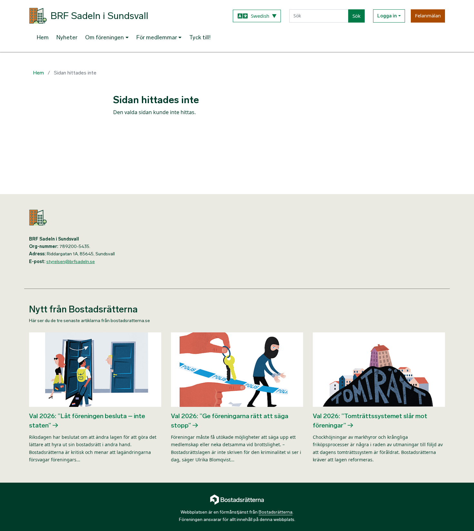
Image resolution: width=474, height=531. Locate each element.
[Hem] (130, 218)
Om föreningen (104, 37)
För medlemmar (156, 37)
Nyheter (66, 37)
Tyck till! (200, 37)
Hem (43, 37)
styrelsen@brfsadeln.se (70, 261)
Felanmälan (428, 15)
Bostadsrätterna (275, 512)
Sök (356, 16)
